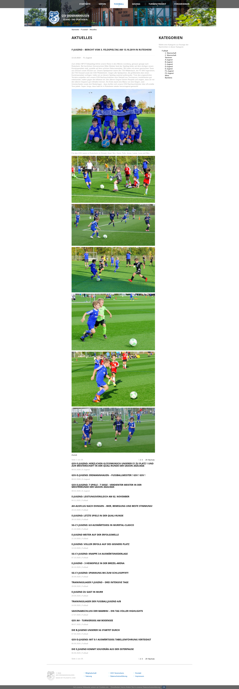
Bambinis (168, 78)
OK (164, 687)
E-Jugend (169, 69)
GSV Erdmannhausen (65, 675)
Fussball (119, 4)
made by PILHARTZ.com (65, 678)
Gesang (136, 4)
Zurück (74, 455)
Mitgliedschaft (91, 673)
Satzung (89, 676)
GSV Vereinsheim (117, 673)
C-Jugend (169, 64)
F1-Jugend (169, 71)
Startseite (84, 4)
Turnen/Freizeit (157, 4)
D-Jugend (169, 66)
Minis (167, 75)
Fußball (165, 51)
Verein (102, 4)
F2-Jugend (169, 73)
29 (146, 460)
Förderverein (181, 4)
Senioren (168, 57)
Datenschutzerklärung (118, 676)
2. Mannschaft (170, 55)
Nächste (151, 460)
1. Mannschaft (170, 53)
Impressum (139, 676)
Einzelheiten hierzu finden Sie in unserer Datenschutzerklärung (135, 687)
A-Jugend (169, 60)
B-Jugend (169, 62)
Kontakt (138, 673)
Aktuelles (93, 30)
